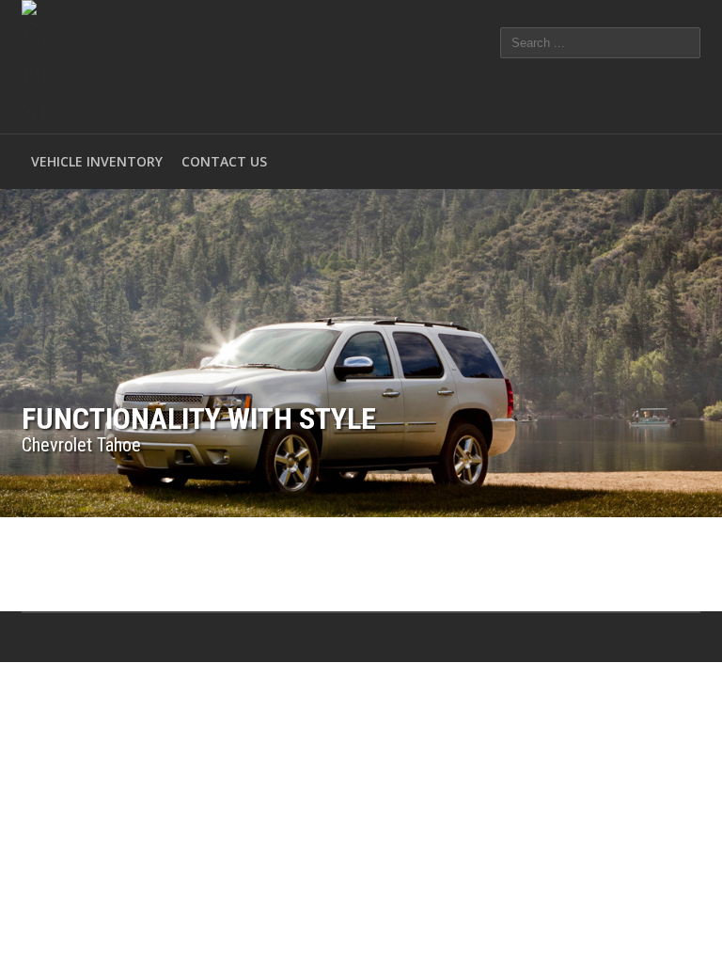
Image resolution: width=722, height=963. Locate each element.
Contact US (224, 161)
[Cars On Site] (33, 64)
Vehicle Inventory (97, 161)
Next (687, 350)
